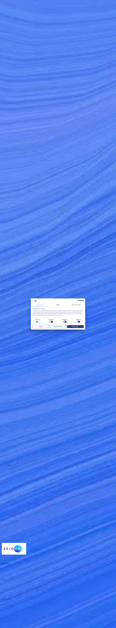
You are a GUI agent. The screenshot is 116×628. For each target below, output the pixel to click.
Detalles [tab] (58, 304)
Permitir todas (75, 326)
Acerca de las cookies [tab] (76, 304)
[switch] (51, 322)
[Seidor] (14, 549)
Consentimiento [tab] (39, 304)
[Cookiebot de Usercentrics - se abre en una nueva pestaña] (78, 301)
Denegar (40, 326)
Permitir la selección (58, 326)
